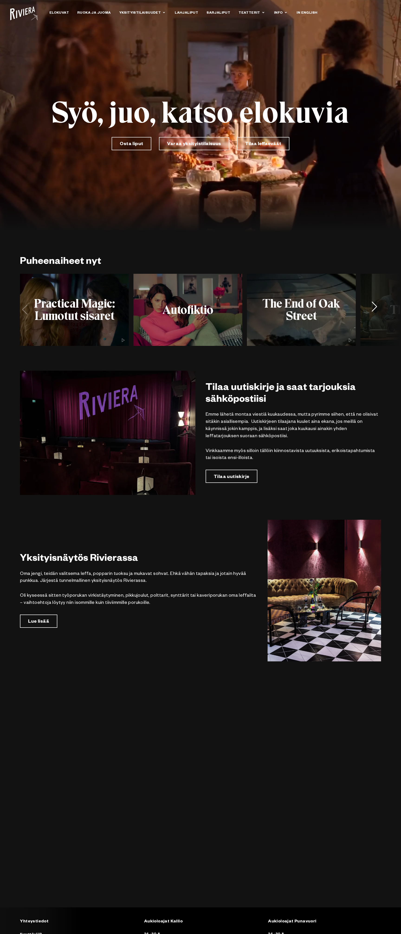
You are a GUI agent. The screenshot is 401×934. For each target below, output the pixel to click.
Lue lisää (38, 622)
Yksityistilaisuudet (140, 13)
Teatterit (249, 13)
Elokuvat (59, 13)
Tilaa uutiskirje (231, 477)
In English (307, 13)
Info (278, 13)
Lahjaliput (186, 13)
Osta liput (131, 144)
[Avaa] (163, 12)
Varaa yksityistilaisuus (194, 144)
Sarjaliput (218, 13)
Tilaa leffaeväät (263, 144)
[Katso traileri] (123, 340)
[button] (376, 310)
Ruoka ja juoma (94, 13)
